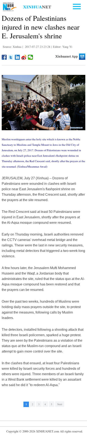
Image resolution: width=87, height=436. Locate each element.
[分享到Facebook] (4, 57)
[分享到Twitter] (11, 57)
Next (59, 404)
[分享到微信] (30, 57)
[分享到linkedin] (17, 57)
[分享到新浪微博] (24, 57)
